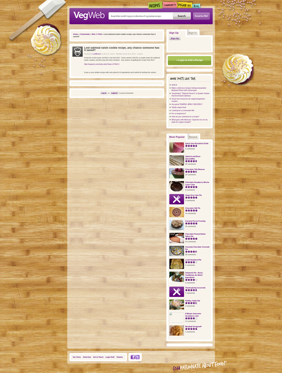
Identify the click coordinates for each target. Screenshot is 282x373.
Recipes (155, 5)
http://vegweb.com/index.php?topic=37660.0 (101, 64)
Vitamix (119, 357)
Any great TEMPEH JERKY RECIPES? (187, 104)
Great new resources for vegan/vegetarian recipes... (188, 100)
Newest (193, 137)
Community (170, 5)
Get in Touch (98, 357)
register (114, 93)
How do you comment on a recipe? (185, 117)
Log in (103, 93)
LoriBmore (97, 54)
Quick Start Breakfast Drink (196, 144)
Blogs (196, 6)
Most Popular (177, 137)
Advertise (87, 357)
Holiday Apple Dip (192, 301)
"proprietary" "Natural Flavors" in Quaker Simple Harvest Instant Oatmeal (190, 94)
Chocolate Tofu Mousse (195, 169)
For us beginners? (179, 114)
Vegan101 (184, 5)
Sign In (192, 32)
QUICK (174, 85)
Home (75, 34)
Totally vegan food (179, 107)
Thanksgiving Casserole (195, 288)
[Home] (89, 15)
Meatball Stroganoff (193, 327)
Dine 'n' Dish (97, 34)
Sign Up (173, 32)
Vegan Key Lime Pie (193, 195)
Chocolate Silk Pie (192, 208)
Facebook (132, 357)
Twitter (137, 357)
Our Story (77, 357)
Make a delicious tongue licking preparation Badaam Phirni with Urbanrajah (189, 89)
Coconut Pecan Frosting (195, 221)
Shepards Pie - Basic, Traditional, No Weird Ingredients (194, 275)
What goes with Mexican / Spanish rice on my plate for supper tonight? (190, 121)
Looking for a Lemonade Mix (183, 110)
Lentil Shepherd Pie (193, 260)
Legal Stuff (109, 357)
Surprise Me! (201, 16)
